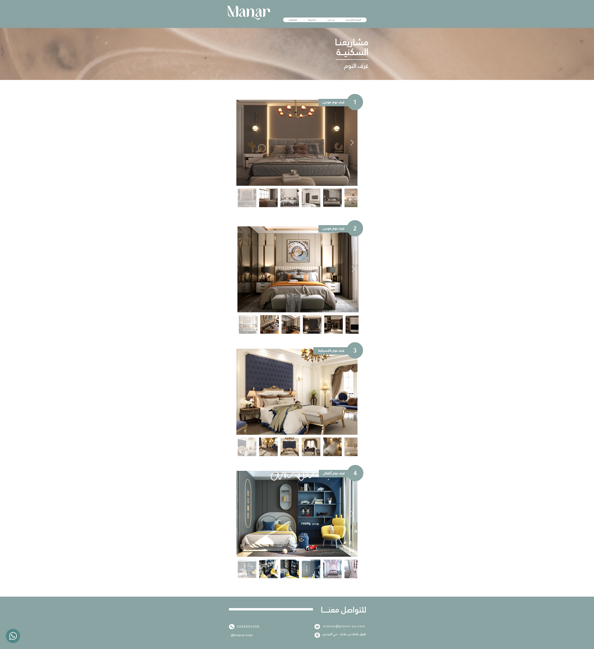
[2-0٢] (13, 636)
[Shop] (317, 626)
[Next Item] (352, 143)
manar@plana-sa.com (344, 626)
